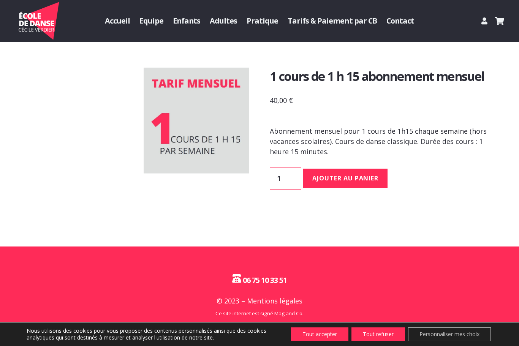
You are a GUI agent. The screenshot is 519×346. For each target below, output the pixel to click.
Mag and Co (288, 313)
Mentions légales (274, 300)
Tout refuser (378, 334)
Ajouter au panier (345, 178)
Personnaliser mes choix (449, 334)
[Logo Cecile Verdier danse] (38, 21)
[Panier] (500, 20)
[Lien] (485, 20)
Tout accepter (319, 334)
